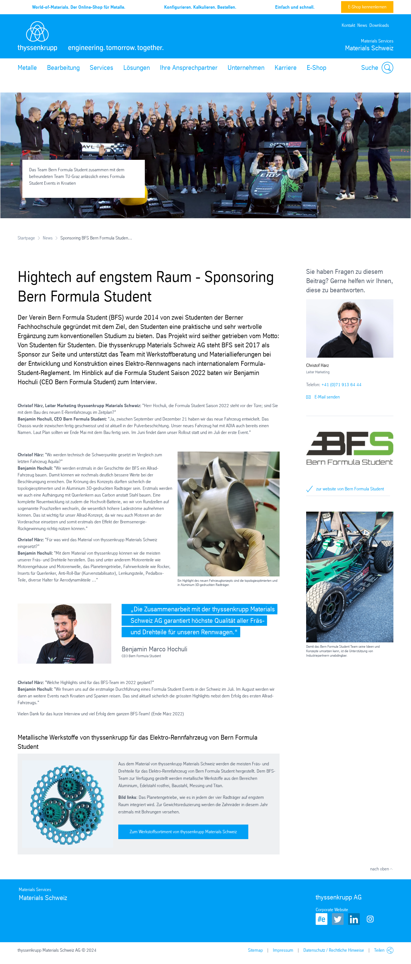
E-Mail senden (326, 397)
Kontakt (348, 25)
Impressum (283, 950)
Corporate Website (332, 909)
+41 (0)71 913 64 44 (342, 384)
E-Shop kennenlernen (367, 7)
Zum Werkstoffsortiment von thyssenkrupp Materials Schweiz (183, 831)
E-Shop (316, 68)
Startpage (26, 238)
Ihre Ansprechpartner (189, 68)
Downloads (379, 25)
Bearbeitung (63, 68)
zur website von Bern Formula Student (350, 489)
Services (101, 68)
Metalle (27, 68)
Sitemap (255, 950)
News (362, 25)
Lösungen (136, 68)
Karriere (286, 68)
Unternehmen (246, 68)
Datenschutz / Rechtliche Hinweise (333, 950)
